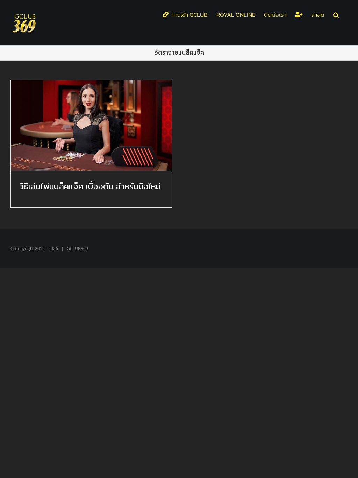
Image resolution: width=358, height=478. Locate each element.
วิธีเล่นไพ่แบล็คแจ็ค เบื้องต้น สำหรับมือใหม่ (90, 186)
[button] (336, 14)
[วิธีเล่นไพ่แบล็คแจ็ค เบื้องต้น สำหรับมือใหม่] (91, 125)
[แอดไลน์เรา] (298, 14)
